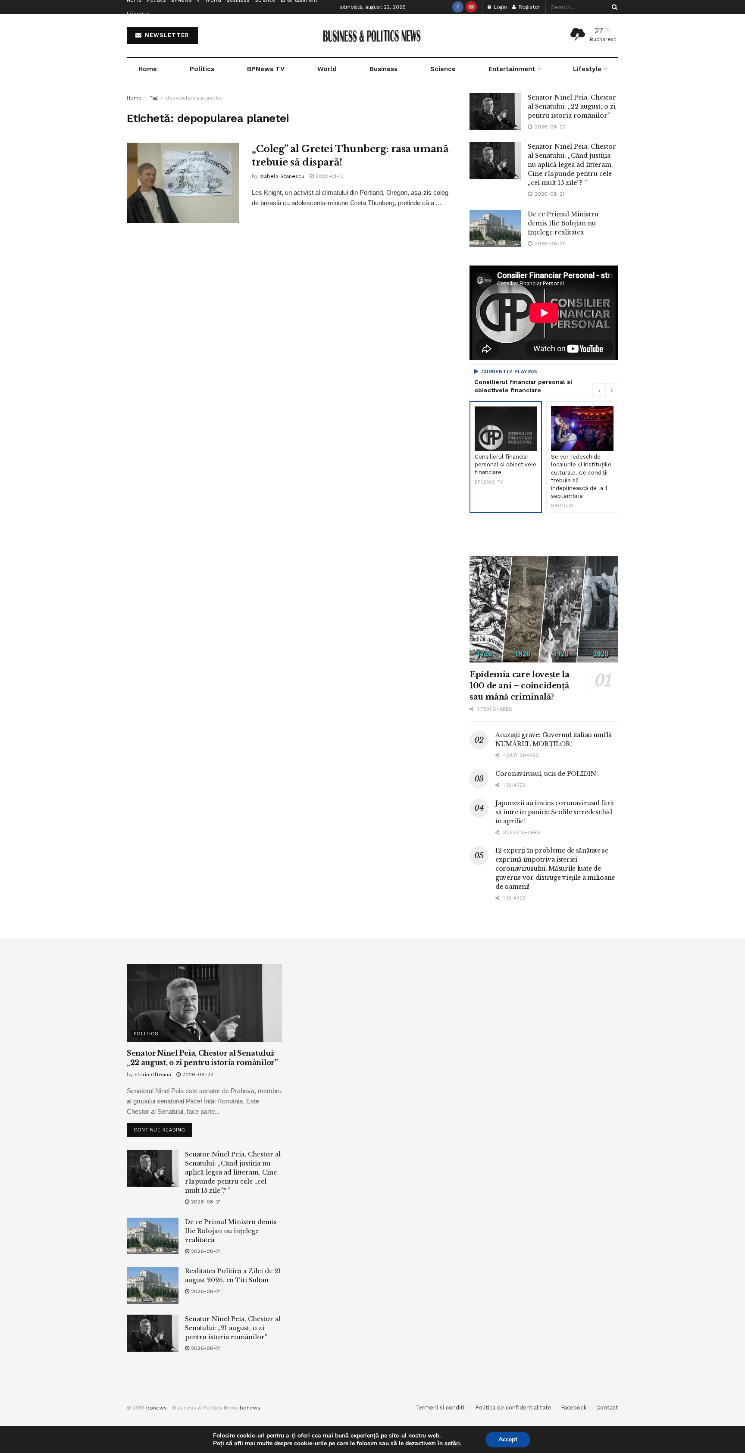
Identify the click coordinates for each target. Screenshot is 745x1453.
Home (147, 69)
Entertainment (511, 69)
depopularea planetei (194, 98)
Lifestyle (138, 14)
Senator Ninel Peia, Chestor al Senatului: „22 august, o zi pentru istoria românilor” (572, 106)
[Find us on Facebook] (457, 7)
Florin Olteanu (153, 1075)
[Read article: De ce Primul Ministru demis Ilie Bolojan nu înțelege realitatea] (495, 228)
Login (499, 7)
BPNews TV (266, 69)
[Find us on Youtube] (471, 7)
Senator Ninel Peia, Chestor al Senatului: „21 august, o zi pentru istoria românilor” (233, 1328)
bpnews (156, 1408)
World (327, 69)
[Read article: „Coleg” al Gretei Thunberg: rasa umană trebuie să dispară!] (183, 183)
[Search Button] (613, 7)
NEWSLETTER (166, 35)
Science (443, 69)
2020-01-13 (329, 176)
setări (452, 1443)
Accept (507, 1439)
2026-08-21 (205, 1202)
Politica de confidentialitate (513, 1407)
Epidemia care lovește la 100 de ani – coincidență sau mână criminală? (519, 686)
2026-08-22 (197, 1075)
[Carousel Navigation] (605, 390)
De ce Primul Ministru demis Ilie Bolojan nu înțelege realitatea (563, 223)
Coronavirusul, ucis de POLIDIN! (546, 774)
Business (383, 69)
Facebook (574, 1407)
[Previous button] (598, 390)
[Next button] (611, 390)
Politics (202, 69)
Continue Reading (163, 1128)
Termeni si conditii (440, 1407)
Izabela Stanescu (282, 176)
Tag (154, 98)
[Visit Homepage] (372, 35)
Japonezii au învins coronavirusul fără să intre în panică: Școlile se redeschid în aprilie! (554, 812)
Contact (607, 1407)
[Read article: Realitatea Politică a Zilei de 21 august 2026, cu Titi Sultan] (152, 1285)
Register (528, 7)
